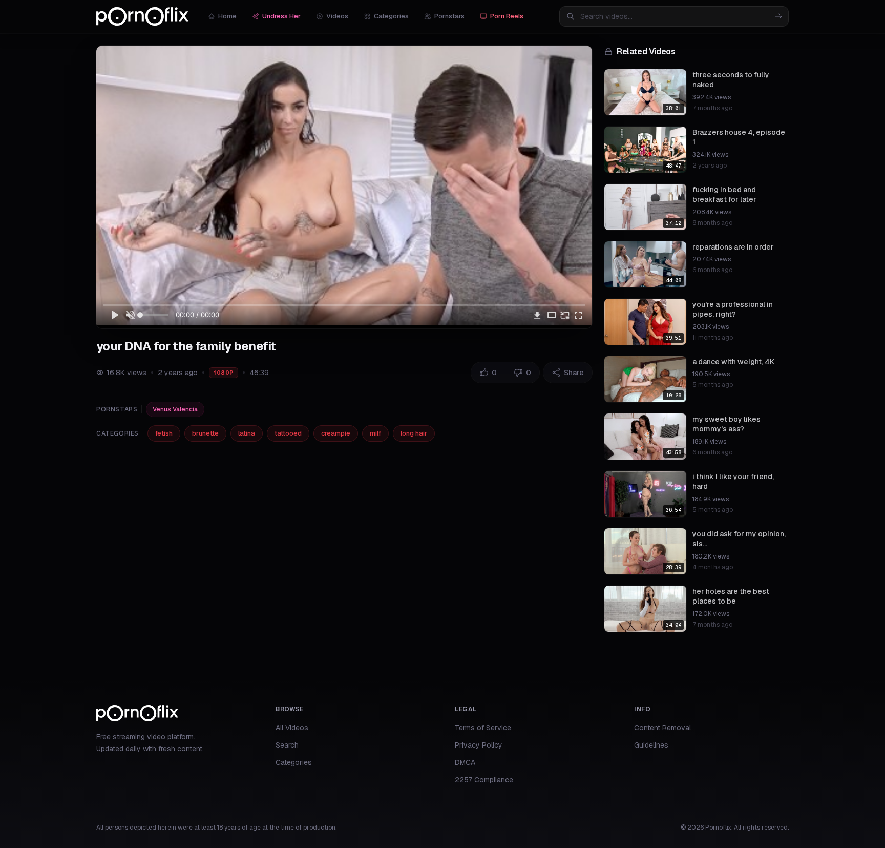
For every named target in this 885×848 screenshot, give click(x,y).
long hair (414, 433)
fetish (164, 433)
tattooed (288, 433)
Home (227, 16)
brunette (205, 433)
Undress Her (281, 16)
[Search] (778, 16)
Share (574, 372)
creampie (335, 433)
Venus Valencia (175, 409)
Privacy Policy (478, 745)
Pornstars (449, 16)
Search (287, 745)
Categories (391, 16)
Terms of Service (483, 727)
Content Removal (662, 727)
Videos (337, 16)
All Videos (292, 727)
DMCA (465, 762)
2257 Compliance (484, 779)
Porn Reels (506, 16)
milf (375, 433)
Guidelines (651, 745)
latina (246, 433)
